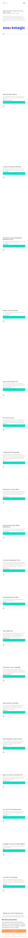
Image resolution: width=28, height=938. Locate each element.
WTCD (5, 13)
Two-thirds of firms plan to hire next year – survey (13, 11)
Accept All (14, 931)
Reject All (20, 935)
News (17, 13)
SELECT (14, 102)
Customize (7, 935)
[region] (14, 927)
